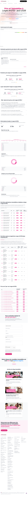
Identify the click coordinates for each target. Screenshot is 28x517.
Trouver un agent (16, 439)
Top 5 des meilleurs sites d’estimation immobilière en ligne (10, 486)
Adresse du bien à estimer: (13, 59)
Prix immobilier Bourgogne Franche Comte (10, 467)
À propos (15, 438)
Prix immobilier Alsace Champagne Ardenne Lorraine (10, 456)
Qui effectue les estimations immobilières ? (10, 483)
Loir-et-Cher (15, 3)
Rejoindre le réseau (22, 1)
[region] (14, 39)
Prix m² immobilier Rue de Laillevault (7, 296)
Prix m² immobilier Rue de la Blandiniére (7, 291)
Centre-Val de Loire (10, 3)
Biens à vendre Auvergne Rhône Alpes (3, 462)
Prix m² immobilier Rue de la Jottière (7, 304)
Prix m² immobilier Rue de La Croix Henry (8, 309)
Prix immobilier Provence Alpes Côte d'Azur (10, 475)
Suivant (25, 66)
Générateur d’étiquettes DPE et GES (16, 449)
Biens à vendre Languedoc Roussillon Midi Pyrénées (3, 459)
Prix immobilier (4, 3)
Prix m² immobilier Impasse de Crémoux (7, 294)
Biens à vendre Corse (3, 467)
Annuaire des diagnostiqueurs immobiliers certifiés (17, 452)
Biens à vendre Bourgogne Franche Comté (3, 443)
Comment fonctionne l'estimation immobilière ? (10, 488)
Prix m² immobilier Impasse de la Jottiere (8, 307)
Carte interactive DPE (17, 444)
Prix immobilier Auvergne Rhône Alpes (10, 448)
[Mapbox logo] (1, 46)
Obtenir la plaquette (4, 430)
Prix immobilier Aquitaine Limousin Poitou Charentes (10, 461)
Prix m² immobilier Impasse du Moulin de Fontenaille (9, 302)
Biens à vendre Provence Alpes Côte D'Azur (3, 465)
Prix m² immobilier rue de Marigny (7, 299)
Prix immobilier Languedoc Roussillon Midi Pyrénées (10, 453)
